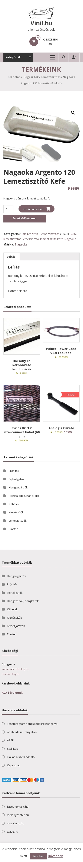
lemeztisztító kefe (51, 239)
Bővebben (55, 856)
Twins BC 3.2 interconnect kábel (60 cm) (21, 432)
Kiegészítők (31, 77)
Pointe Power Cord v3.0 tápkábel (61, 351)
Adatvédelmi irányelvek (22, 732)
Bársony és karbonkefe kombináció (21, 365)
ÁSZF (10, 740)
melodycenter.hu (18, 815)
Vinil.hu (41, 23)
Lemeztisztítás (50, 77)
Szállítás (12, 749)
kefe (74, 234)
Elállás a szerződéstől (21, 757)
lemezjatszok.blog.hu (15, 669)
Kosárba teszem (33, 209)
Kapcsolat (13, 765)
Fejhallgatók (16, 479)
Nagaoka (70, 239)
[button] (73, 113)
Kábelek (14, 504)
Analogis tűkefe (61, 428)
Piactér (13, 529)
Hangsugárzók (18, 487)
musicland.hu (15, 823)
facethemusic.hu (18, 807)
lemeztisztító (31, 239)
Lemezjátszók (18, 521)
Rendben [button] (38, 856)
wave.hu (12, 831)
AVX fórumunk (12, 693)
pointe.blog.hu (11, 674)
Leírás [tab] (11, 256)
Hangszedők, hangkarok (24, 496)
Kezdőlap (14, 77)
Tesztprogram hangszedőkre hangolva (32, 724)
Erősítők (14, 471)
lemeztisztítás (12, 239)
